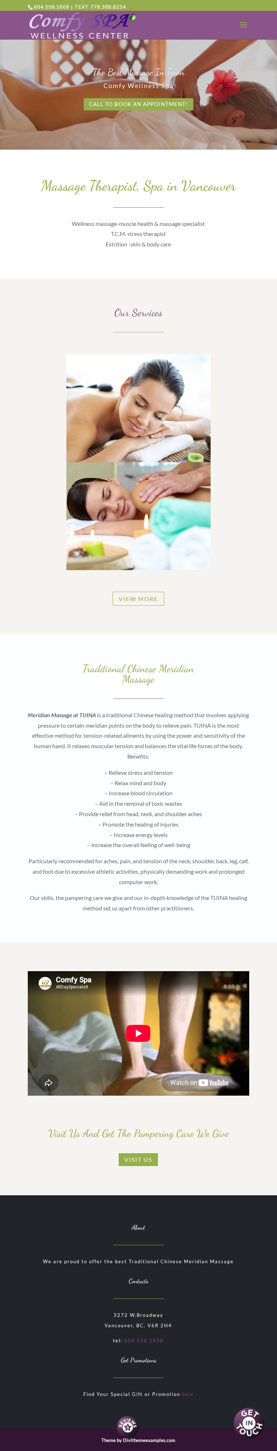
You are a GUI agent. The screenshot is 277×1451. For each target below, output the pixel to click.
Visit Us (138, 1159)
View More (138, 598)
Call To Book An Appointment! (138, 104)
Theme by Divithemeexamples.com (138, 1440)
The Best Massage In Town (138, 72)
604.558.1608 (51, 7)
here (188, 1394)
